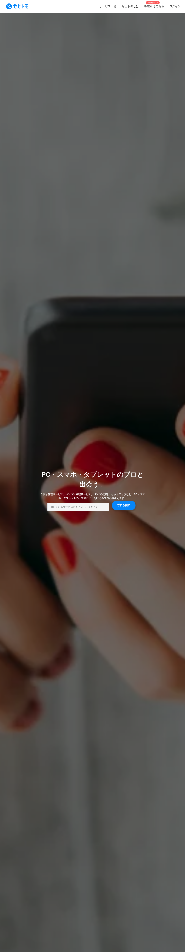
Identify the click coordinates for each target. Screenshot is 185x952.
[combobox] (78, 507)
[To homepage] (17, 6)
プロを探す (124, 506)
